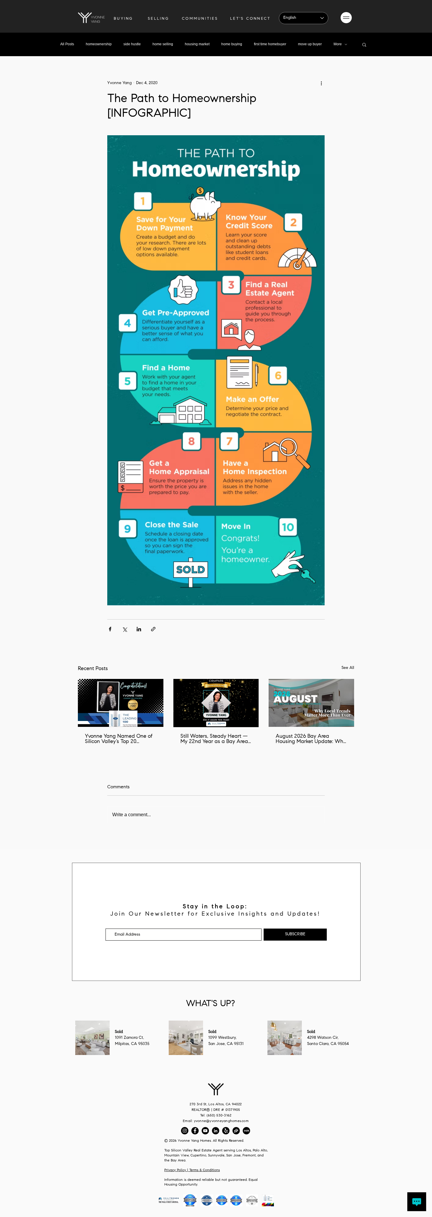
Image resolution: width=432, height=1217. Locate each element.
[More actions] (321, 83)
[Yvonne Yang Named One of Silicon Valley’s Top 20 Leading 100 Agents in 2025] (120, 703)
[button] (346, 17)
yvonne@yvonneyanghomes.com (221, 1121)
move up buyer (310, 44)
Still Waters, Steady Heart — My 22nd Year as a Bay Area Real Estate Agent (214, 739)
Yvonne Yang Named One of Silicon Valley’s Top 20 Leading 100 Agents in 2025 (119, 739)
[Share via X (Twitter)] (124, 629)
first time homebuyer (270, 44)
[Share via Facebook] (110, 629)
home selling (163, 44)
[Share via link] (153, 629)
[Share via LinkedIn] (139, 629)
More (338, 44)
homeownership (99, 44)
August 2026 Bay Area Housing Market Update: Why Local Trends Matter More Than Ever (311, 739)
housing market (197, 44)
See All (347, 668)
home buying (231, 44)
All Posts (67, 44)
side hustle (132, 44)
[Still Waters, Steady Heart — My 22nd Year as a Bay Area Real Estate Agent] (216, 703)
